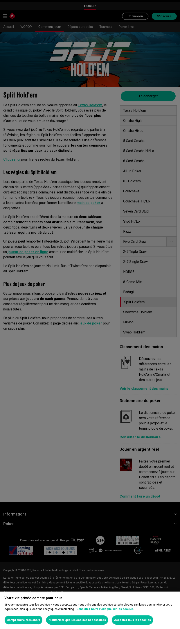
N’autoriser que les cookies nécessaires (77, 620)
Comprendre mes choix (23, 620)
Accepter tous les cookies (132, 620)
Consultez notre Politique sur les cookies (104, 609)
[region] (90, 610)
